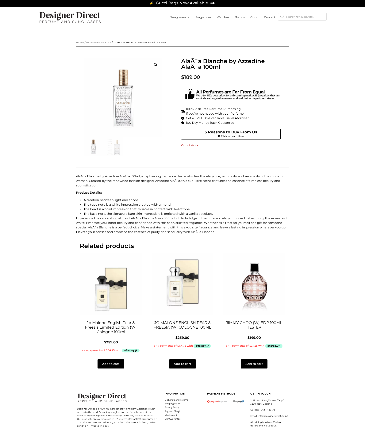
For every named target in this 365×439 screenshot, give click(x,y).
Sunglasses (178, 17)
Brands (240, 17)
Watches (223, 17)
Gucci (254, 17)
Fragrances (203, 17)
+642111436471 (267, 409)
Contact (269, 17)
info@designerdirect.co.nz (273, 415)
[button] (155, 64)
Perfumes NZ (95, 42)
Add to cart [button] (111, 364)
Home (80, 42)
